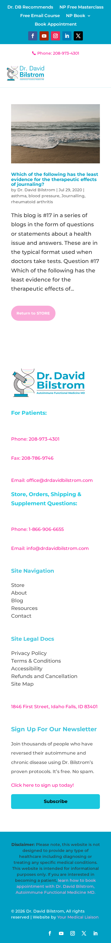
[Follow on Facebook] (32, 35)
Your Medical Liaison (78, 917)
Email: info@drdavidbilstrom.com (50, 548)
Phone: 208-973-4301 (58, 53)
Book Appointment (56, 24)
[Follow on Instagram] (55, 35)
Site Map (22, 684)
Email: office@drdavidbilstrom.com (52, 480)
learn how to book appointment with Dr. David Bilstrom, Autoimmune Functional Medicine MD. (56, 886)
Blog (17, 600)
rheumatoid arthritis (32, 201)
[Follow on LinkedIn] (66, 35)
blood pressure (43, 195)
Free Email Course (40, 16)
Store (17, 585)
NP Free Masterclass (81, 7)
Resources (24, 608)
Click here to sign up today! (42, 785)
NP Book (75, 16)
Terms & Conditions (36, 661)
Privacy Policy (29, 653)
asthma (18, 195)
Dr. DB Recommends (30, 7)
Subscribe (55, 801)
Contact (21, 616)
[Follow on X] (78, 35)
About (19, 593)
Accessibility (26, 668)
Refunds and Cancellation (44, 676)
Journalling (73, 195)
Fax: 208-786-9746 (32, 458)
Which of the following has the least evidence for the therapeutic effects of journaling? (54, 179)
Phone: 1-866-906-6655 (37, 529)
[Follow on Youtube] (44, 35)
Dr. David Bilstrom (36, 189)
